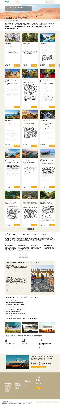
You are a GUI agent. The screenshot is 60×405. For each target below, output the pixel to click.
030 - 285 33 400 (28, 380)
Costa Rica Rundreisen (8, 385)
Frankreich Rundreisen (8, 384)
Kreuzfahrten (17, 387)
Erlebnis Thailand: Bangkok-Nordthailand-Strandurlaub (47, 161)
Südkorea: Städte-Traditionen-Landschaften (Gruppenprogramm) (46, 203)
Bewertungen (28, 2)
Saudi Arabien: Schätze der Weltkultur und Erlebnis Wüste (12, 81)
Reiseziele (12, 2)
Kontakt (33, 2)
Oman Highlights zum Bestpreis (28, 122)
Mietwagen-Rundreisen (18, 378)
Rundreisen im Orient (8, 396)
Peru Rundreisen (7, 390)
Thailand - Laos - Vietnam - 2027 (45, 122)
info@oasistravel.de (42, 367)
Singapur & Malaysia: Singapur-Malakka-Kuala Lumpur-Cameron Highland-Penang (30, 203)
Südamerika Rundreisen (8, 397)
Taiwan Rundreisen (7, 386)
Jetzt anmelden (39, 388)
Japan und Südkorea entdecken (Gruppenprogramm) (45, 81)
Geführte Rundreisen (18, 376)
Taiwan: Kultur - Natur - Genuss (10, 160)
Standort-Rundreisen (18, 381)
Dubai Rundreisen (7, 380)
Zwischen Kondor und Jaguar (27, 45)
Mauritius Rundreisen (8, 382)
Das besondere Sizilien (26, 160)
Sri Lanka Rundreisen (8, 378)
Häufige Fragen (27, 386)
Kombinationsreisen (18, 384)
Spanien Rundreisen (8, 391)
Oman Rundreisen (7, 376)
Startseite (6, 20)
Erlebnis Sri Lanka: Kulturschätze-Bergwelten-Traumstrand (10, 203)
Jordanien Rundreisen (8, 377)
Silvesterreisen (17, 388)
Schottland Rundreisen (8, 381)
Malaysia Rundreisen (8, 383)
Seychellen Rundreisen (8, 389)
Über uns (22, 2)
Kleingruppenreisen (18, 377)
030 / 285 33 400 (51, 2)
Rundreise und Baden (18, 382)
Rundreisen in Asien (8, 395)
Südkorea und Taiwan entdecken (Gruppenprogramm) (10, 122)
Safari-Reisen (17, 386)
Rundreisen (17, 2)
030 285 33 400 (34, 367)
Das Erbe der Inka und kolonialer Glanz (11, 45)
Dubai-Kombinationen (18, 385)
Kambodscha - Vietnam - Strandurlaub (46, 45)
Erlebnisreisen (17, 383)
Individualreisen (17, 380)
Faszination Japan (26, 80)
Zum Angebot (17, 65)
